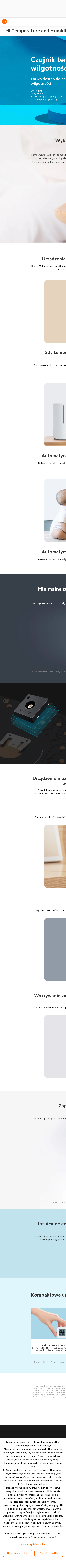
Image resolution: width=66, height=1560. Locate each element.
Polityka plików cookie (43, 1536)
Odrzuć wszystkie (48, 1553)
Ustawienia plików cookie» (33, 1544)
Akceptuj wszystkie (17, 1553)
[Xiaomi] (4, 21)
